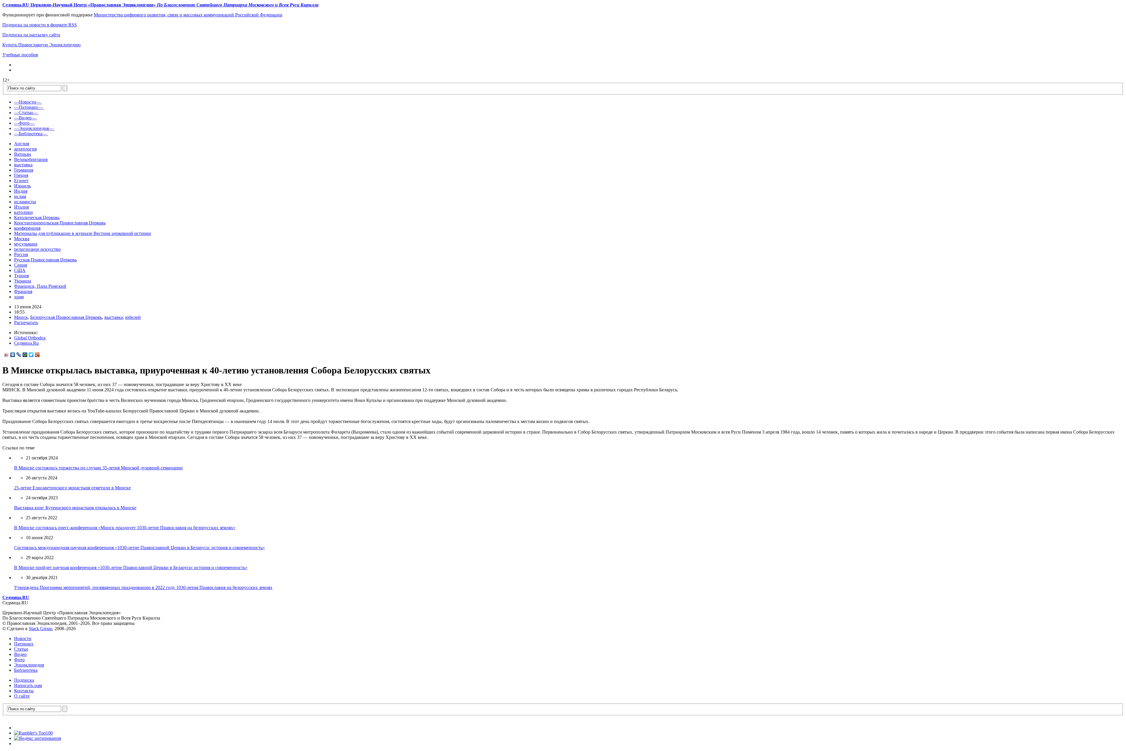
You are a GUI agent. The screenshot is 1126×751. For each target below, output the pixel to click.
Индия (20, 191)
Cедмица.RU (15, 597)
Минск (21, 317)
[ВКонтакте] (13, 354)
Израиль (22, 185)
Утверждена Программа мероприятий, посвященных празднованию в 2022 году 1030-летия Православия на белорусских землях (143, 587)
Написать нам (28, 685)
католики (23, 212)
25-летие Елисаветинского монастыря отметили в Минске (72, 487)
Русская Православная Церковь (45, 259)
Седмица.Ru (26, 343)
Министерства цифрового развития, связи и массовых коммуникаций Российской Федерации (188, 14)
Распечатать (26, 322)
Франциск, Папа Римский (40, 286)
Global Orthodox (30, 337)
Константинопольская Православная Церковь (60, 222)
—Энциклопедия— (33, 128)
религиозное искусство (37, 249)
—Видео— (25, 117)
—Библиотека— (30, 133)
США (20, 270)
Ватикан (22, 154)
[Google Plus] (37, 354)
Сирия (20, 265)
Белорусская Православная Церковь (66, 317)
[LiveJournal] (19, 354)
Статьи (21, 649)
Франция (23, 291)
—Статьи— (26, 112)
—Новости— (27, 101)
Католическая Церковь (37, 217)
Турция (21, 275)
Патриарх (23, 643)
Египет (21, 180)
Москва (21, 238)
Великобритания (31, 159)
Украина (22, 280)
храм (19, 296)
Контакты (24, 690)
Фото (19, 659)
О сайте (22, 696)
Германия (23, 170)
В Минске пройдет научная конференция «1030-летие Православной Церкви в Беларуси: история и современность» (130, 567)
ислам (20, 196)
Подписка (24, 680)
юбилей (133, 317)
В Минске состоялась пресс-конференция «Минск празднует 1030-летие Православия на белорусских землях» (124, 527)
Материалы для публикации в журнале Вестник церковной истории (82, 233)
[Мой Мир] (25, 354)
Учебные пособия (20, 54)
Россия (21, 254)
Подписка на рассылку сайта (31, 34)
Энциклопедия (29, 664)
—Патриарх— (28, 107)
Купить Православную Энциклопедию (41, 44)
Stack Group (40, 628)
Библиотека (26, 670)
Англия (21, 143)
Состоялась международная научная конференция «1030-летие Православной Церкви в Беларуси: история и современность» (139, 547)
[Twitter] (31, 354)
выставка (23, 164)
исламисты (25, 201)
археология (25, 148)
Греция (21, 175)
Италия (21, 206)
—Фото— (24, 123)
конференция (27, 228)
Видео (20, 654)
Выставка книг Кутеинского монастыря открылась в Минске (75, 507)
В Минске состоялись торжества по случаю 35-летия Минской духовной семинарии (98, 467)
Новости (22, 638)
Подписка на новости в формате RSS (39, 24)
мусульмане (26, 243)
